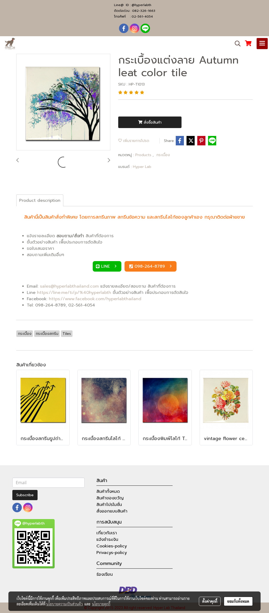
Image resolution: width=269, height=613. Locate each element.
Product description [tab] (39, 200)
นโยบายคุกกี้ (101, 603)
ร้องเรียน (104, 574)
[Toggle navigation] (262, 43)
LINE (106, 266)
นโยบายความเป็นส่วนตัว (64, 603)
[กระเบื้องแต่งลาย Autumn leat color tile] (63, 102)
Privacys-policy (111, 552)
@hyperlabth (141, 5)
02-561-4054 (142, 16)
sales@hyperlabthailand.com (69, 286)
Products (144, 155)
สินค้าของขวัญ (110, 498)
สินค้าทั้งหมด (108, 491)
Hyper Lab (142, 167)
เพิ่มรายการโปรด (135, 141)
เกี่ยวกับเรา (106, 533)
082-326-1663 (143, 10)
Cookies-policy (111, 546)
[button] (236, 43)
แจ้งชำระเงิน (107, 539)
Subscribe (25, 495)
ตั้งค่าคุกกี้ (209, 601)
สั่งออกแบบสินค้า (111, 511)
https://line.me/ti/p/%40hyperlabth (74, 292)
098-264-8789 (150, 266)
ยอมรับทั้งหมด (238, 601)
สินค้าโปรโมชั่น (109, 504)
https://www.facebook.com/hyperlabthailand (95, 299)
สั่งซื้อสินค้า (152, 122)
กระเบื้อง (163, 155)
